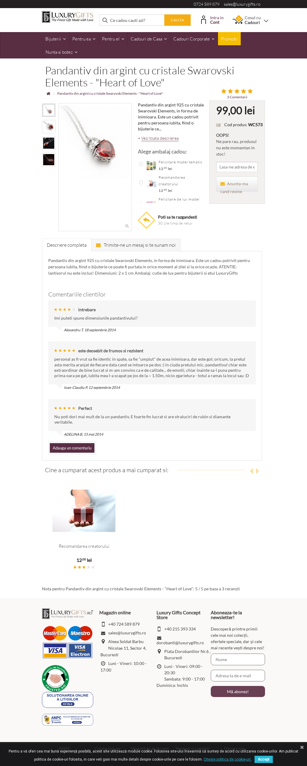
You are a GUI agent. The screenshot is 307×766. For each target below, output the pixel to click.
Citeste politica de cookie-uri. (228, 759)
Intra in (217, 19)
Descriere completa (67, 245)
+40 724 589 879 (124, 624)
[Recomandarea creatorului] (151, 183)
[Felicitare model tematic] (151, 165)
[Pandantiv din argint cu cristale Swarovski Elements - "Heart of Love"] (48, 110)
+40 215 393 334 (180, 628)
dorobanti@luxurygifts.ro (180, 642)
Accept (264, 759)
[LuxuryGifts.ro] (67, 16)
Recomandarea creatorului (84, 546)
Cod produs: (235, 124)
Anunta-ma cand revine (234, 186)
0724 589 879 (206, 4)
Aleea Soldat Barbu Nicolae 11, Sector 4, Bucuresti (123, 648)
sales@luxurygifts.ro (242, 4)
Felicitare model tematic (180, 162)
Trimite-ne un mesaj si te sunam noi (140, 245)
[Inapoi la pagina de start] (48, 93)
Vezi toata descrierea (160, 138)
